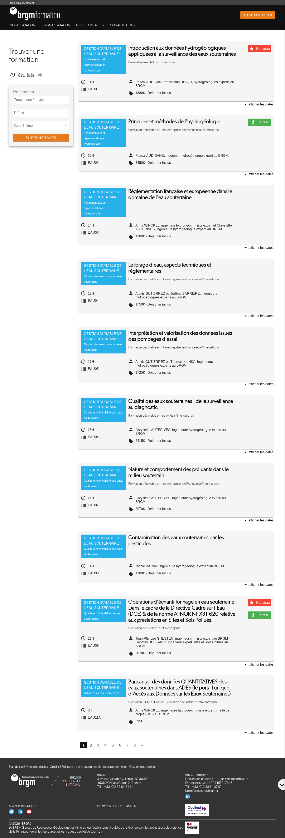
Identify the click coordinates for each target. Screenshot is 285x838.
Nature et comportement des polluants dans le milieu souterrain (178, 472)
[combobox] (41, 113)
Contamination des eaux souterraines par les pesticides (176, 540)
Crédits (54, 767)
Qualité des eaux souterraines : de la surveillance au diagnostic (180, 404)
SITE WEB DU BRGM (22, 2)
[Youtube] (30, 813)
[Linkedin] (189, 798)
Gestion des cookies (142, 767)
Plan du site (16, 767)
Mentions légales (37, 767)
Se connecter (258, 15)
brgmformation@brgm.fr (201, 791)
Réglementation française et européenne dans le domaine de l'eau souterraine (180, 194)
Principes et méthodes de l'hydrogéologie (174, 121)
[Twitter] (13, 813)
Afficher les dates (258, 105)
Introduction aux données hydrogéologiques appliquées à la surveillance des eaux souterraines (182, 51)
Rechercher (41, 137)
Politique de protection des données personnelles (94, 767)
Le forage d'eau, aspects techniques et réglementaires (169, 268)
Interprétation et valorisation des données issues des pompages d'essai (180, 336)
